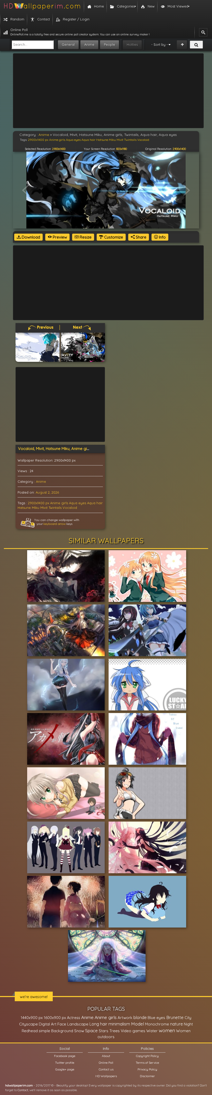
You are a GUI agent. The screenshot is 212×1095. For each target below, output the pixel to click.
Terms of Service (147, 1063)
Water (152, 1030)
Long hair (98, 1024)
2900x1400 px (38, 503)
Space (91, 1030)
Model (137, 1024)
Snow (79, 1030)
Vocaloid (70, 508)
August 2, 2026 (47, 492)
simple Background (56, 1030)
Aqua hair (95, 503)
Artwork (125, 1017)
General (68, 44)
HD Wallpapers (106, 1076)
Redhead (30, 1030)
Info (162, 237)
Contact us (106, 1069)
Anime (89, 44)
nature (176, 1024)
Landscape (77, 1024)
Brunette (175, 1017)
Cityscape (28, 1024)
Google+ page (64, 1069)
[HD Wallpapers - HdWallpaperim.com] (42, 6)
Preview (59, 237)
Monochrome (157, 1024)
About (106, 1056)
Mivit (44, 508)
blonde (140, 1017)
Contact (23, 1090)
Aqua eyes (77, 503)
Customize (113, 237)
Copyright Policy (147, 1056)
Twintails (55, 508)
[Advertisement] (108, 91)
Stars (103, 1030)
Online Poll (106, 1063)
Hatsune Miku (28, 508)
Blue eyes (156, 1017)
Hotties (132, 44)
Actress (73, 1017)
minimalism (119, 1024)
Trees (114, 1030)
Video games (133, 1030)
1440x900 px (32, 1017)
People (109, 44)
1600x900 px (55, 1017)
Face (61, 1024)
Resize (85, 237)
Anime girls (59, 503)
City (188, 1017)
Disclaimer (147, 1076)
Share (140, 237)
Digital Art (47, 1024)
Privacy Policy (147, 1069)
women (167, 1030)
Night (188, 1024)
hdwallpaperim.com (19, 1085)
